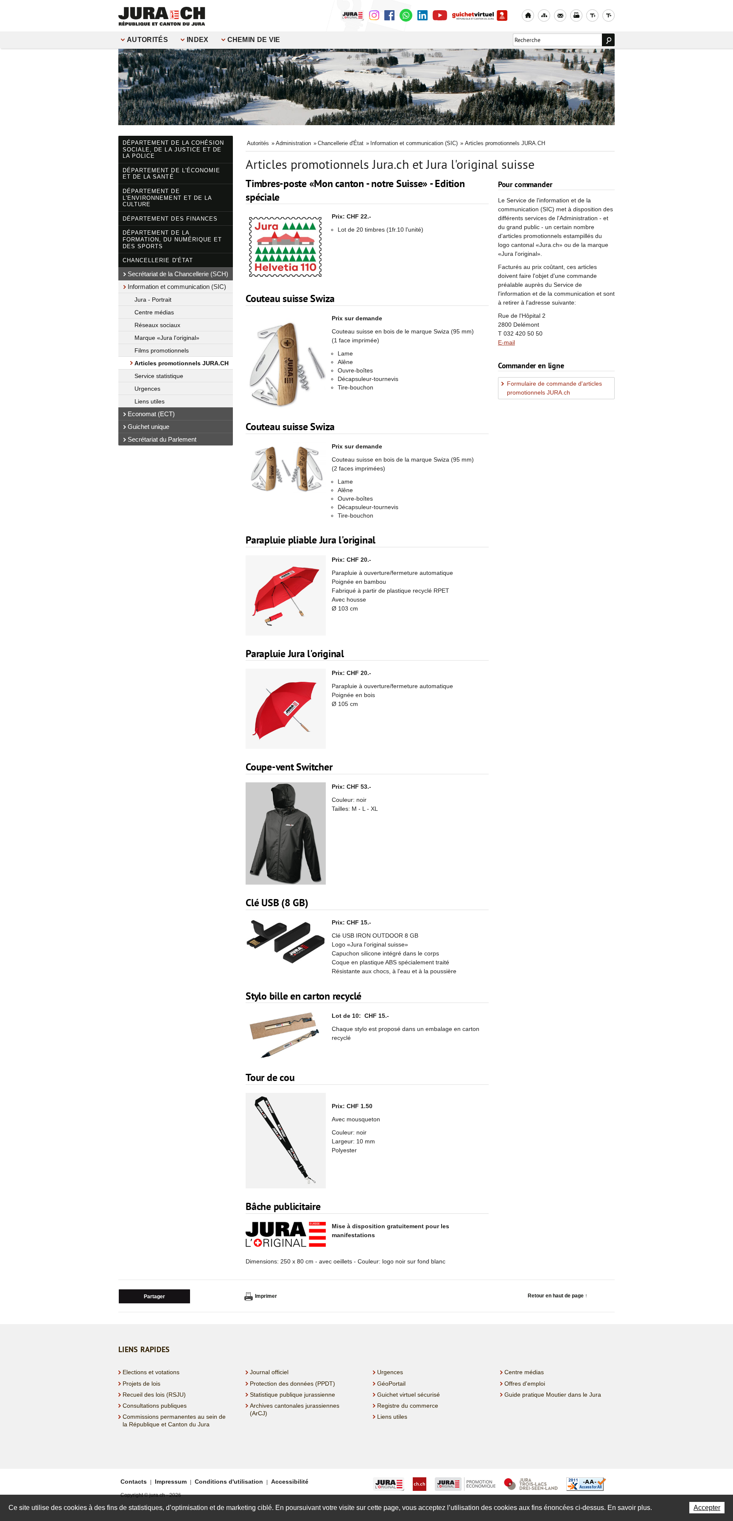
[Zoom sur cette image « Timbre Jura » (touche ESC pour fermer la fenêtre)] (286, 247)
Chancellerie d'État (158, 260)
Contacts (133, 1481)
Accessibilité (289, 1481)
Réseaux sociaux (157, 325)
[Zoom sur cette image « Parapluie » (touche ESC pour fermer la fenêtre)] (286, 710)
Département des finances (170, 219)
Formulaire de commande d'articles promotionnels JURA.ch (554, 388)
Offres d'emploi (524, 1383)
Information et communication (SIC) (177, 286)
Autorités (147, 39)
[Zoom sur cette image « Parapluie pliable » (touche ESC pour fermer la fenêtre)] (286, 596)
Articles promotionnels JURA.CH (181, 363)
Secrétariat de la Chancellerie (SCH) (178, 273)
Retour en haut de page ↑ (558, 1296)
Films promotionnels (161, 350)
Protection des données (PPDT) (292, 1383)
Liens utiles (149, 401)
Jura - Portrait (152, 299)
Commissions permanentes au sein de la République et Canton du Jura (174, 1420)
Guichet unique (148, 426)
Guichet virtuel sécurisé (408, 1394)
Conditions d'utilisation (229, 1481)
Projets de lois (141, 1383)
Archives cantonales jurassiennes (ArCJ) (294, 1409)
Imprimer (266, 1296)
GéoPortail (391, 1383)
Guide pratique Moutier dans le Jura (552, 1394)
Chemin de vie (253, 39)
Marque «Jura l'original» (166, 337)
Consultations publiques (155, 1405)
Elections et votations (151, 1372)
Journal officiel (269, 1372)
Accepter (707, 1507)
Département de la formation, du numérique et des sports (172, 239)
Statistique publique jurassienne (292, 1394)
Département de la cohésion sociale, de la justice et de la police (173, 149)
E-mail (506, 342)
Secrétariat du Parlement (162, 439)
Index (198, 39)
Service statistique (158, 376)
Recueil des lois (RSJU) (154, 1394)
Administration (293, 143)
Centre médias (154, 312)
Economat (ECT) (151, 413)
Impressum (171, 1481)
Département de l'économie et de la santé (171, 173)
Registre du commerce (407, 1405)
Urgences (147, 388)
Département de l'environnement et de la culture (167, 197)
